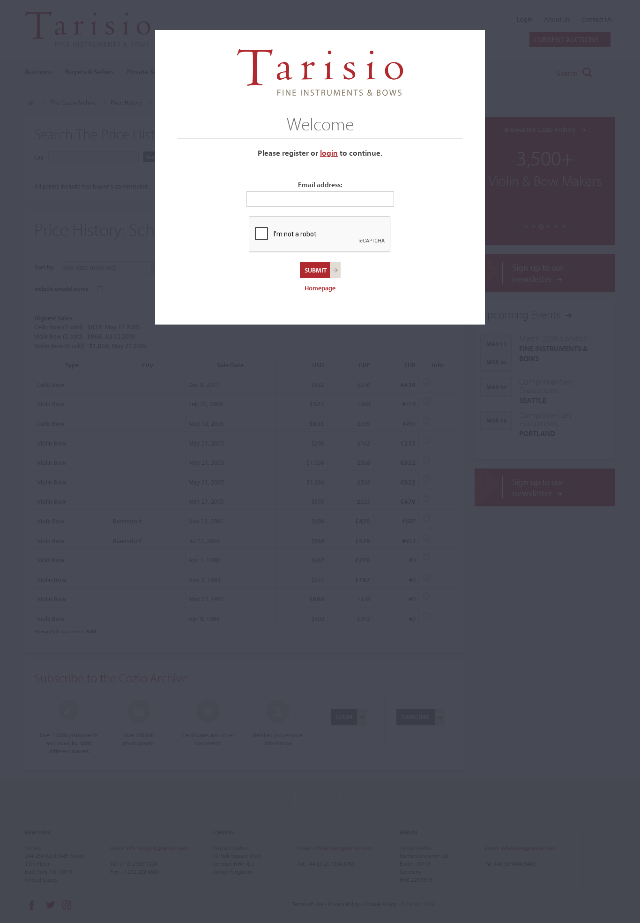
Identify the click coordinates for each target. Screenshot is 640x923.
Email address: (320, 184)
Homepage (320, 288)
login (329, 153)
